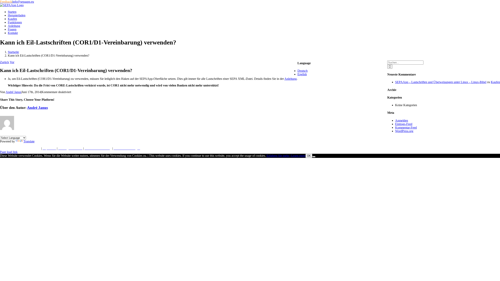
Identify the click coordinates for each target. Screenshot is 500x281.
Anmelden (401, 120)
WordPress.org (404, 131)
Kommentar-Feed (406, 127)
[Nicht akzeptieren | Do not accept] (313, 156)
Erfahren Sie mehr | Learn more (286, 155)
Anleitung (290, 78)
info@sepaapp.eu (23, 1)
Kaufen (495, 82)
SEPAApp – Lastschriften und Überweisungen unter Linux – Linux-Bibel (440, 82)
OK (309, 155)
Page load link (9, 152)
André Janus (13, 92)
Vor (12, 62)
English (302, 74)
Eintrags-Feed (403, 124)
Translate (29, 141)
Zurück (4, 62)
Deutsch (302, 70)
